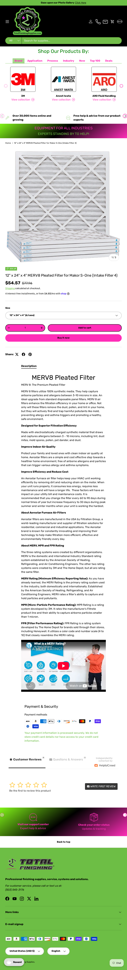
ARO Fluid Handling (104, 95)
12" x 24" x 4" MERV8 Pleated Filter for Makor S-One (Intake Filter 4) (45, 143)
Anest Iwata (63, 95)
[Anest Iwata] (63, 79)
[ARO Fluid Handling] (104, 79)
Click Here (83, 2)
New (82, 60)
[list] (63, 206)
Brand (18, 60)
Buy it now (63, 337)
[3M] (23, 79)
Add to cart (84, 327)
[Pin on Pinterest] (30, 354)
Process (52, 60)
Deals (108, 60)
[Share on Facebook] (23, 354)
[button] (112, 21)
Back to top (63, 842)
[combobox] (63, 40)
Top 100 (95, 60)
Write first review (103, 786)
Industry (68, 60)
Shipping (10, 288)
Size (7, 308)
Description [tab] (29, 366)
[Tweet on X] (17, 354)
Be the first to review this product (30, 790)
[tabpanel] (63, 534)
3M (23, 95)
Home (8, 143)
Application (34, 60)
